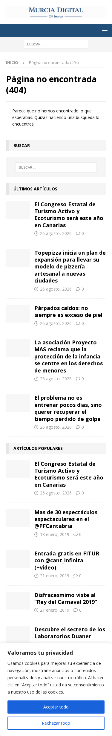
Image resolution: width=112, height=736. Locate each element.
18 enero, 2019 (54, 534)
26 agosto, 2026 (56, 233)
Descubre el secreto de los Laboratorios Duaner (69, 633)
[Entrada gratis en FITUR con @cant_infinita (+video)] (18, 559)
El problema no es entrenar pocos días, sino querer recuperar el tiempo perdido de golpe (68, 408)
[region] (56, 689)
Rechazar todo (56, 723)
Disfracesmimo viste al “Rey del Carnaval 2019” (65, 598)
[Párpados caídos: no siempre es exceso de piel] (18, 314)
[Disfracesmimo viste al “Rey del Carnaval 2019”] (18, 601)
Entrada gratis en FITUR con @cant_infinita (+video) (66, 560)
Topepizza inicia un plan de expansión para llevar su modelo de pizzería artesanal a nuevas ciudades (70, 266)
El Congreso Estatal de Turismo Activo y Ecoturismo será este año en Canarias (68, 215)
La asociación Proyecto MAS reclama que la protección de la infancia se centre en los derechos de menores (68, 356)
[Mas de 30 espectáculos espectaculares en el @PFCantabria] (18, 518)
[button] (104, 30)
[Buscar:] (56, 44)
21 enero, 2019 (54, 575)
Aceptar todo (56, 707)
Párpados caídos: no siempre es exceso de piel (69, 311)
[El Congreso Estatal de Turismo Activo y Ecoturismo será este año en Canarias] (18, 210)
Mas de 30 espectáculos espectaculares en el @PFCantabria (65, 519)
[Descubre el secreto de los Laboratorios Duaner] (18, 635)
